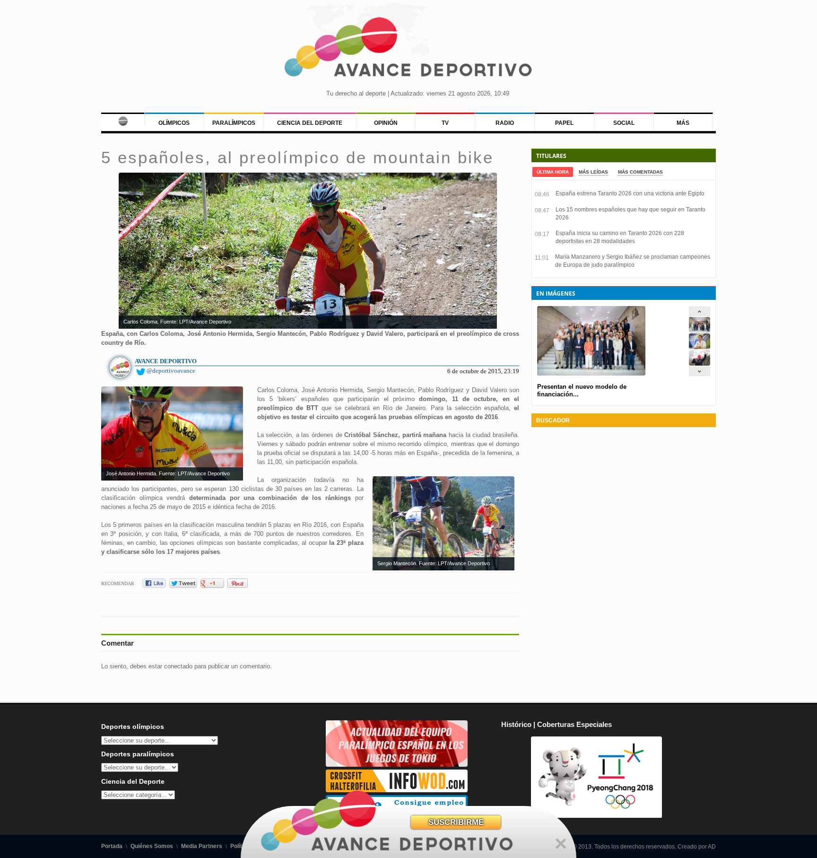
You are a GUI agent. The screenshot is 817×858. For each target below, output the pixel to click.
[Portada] (122, 119)
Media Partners (201, 846)
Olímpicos (174, 123)
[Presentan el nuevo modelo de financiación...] (699, 330)
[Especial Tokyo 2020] (397, 764)
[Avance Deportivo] (408, 50)
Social (623, 123)
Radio (504, 123)
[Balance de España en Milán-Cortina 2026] (699, 346)
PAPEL (564, 123)
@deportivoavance (171, 370)
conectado (178, 666)
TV (445, 123)
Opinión (386, 123)
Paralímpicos (233, 123)
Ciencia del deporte (309, 123)
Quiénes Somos (151, 846)
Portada (111, 846)
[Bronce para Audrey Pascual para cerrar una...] (699, 363)
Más (683, 123)
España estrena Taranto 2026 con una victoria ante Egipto (630, 193)
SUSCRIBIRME (456, 822)
